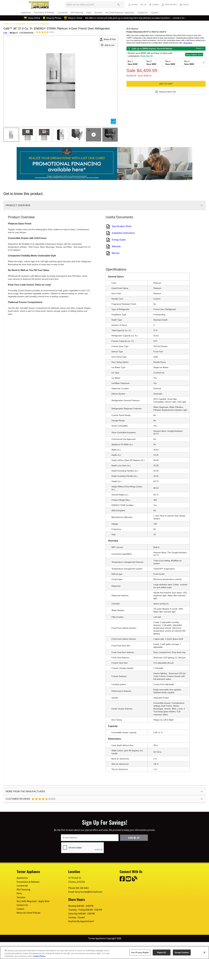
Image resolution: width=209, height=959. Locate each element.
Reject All (161, 952)
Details (198, 48)
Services (98, 13)
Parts (88, 13)
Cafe (5, 33)
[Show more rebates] (203, 63)
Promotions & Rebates (44, 13)
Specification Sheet (121, 226)
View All (110, 134)
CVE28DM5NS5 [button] (26, 33)
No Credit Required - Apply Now (120, 13)
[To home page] (38, 4)
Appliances (26, 13)
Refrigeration (20, 24)
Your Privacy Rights (140, 952)
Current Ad (62, 13)
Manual (115, 253)
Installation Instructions (123, 233)
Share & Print (110, 39)
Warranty (116, 246)
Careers (154, 13)
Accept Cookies (182, 952)
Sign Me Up (134, 837)
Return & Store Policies (29, 912)
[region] (104, 952)
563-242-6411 (82, 888)
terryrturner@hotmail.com (88, 891)
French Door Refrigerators (39, 24)
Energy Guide (119, 240)
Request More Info (167, 92)
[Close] (204, 952)
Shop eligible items (194, 54)
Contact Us (143, 13)
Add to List (109, 45)
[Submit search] (118, 4)
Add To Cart (166, 84)
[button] (129, 4)
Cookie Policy (39, 956)
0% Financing (77, 13)
